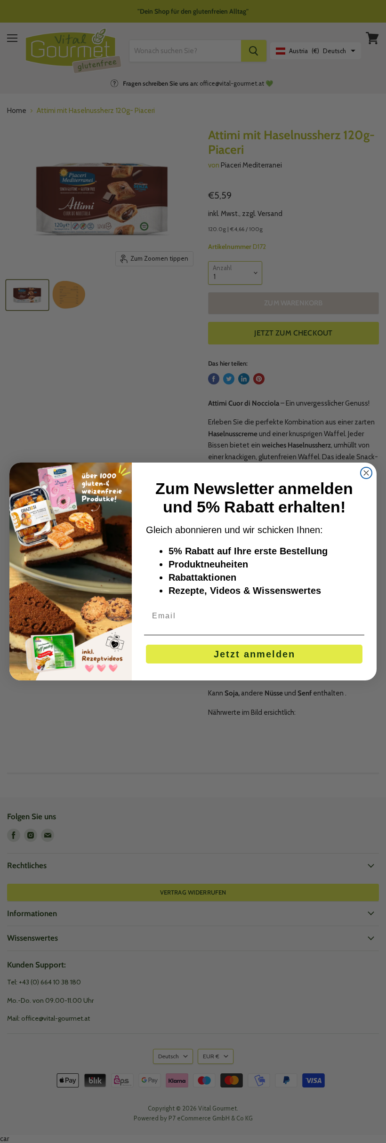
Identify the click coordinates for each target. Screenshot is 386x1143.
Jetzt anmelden (254, 654)
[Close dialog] (366, 473)
